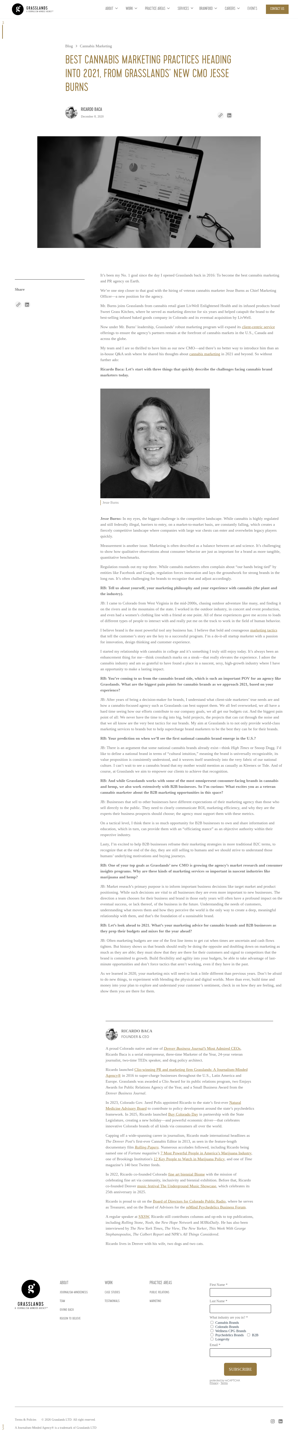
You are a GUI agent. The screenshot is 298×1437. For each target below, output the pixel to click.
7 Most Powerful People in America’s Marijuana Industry (206, 1153)
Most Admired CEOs (202, 1048)
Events (252, 9)
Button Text (20, 1417)
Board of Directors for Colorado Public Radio (189, 1201)
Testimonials (112, 1301)
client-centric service (258, 327)
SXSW (144, 1216)
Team (62, 1301)
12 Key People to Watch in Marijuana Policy (189, 1159)
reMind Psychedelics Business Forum (216, 1207)
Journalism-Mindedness (74, 1292)
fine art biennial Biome (186, 1174)
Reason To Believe (70, 1319)
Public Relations (159, 1292)
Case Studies (112, 1292)
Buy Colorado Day (183, 1114)
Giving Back (67, 1310)
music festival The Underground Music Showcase (176, 1186)
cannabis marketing (204, 354)
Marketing (155, 1301)
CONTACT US (277, 9)
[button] (112, 9)
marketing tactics (263, 630)
